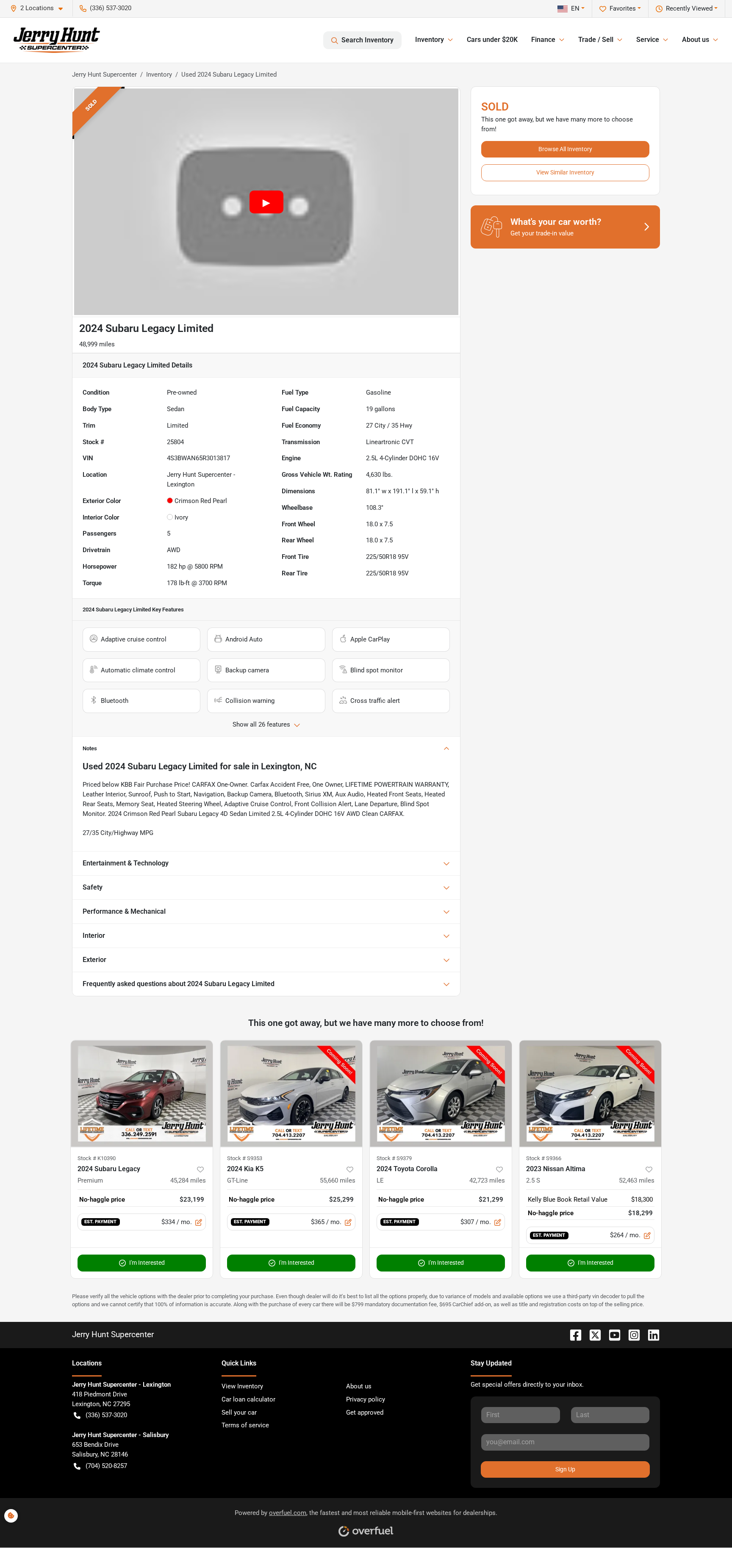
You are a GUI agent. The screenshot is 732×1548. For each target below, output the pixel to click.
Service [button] (647, 40)
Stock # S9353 (244, 1158)
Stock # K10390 (97, 1158)
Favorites (623, 8)
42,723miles (487, 1180)
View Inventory (242, 1386)
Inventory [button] (429, 40)
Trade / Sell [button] (595, 40)
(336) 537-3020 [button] (110, 8)
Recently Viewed (689, 8)
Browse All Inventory (565, 149)
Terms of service (245, 1425)
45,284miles (188, 1180)
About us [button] (695, 40)
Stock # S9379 (394, 1158)
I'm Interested (147, 1262)
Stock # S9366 (543, 1158)
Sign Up (565, 1469)
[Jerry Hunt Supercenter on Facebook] (572, 1334)
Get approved (364, 1412)
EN (575, 8)
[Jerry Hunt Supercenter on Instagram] (630, 1334)
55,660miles (337, 1180)
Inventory (159, 74)
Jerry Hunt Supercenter (104, 74)
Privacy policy (365, 1399)
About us (359, 1386)
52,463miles (636, 1180)
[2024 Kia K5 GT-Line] (291, 1093)
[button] (40, 8)
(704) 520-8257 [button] (106, 1466)
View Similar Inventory (565, 172)
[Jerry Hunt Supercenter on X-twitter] (592, 1334)
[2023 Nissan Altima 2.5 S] (590, 1093)
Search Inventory (367, 40)
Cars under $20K (492, 40)
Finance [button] (543, 40)
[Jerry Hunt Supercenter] (57, 40)
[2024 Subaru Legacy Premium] (142, 1093)
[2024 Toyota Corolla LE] (441, 1093)
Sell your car (239, 1412)
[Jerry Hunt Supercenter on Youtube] (611, 1334)
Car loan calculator (248, 1399)
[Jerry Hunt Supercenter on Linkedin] (650, 1334)
